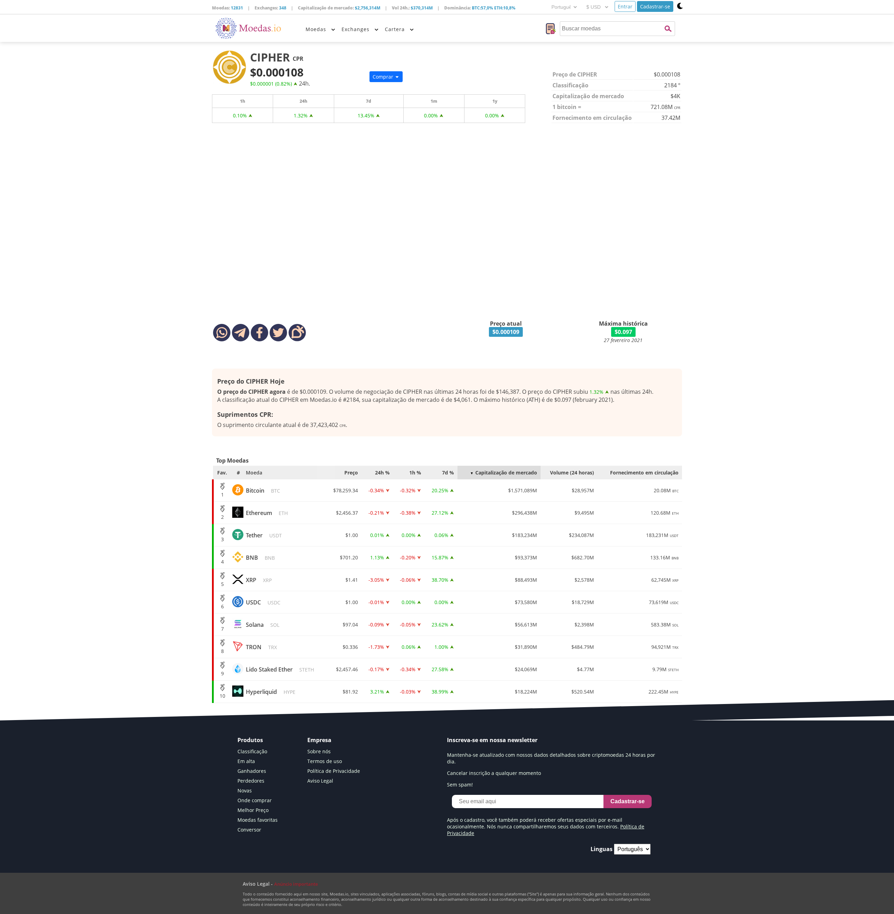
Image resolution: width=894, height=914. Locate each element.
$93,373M (526, 557)
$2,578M (584, 579)
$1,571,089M (522, 490)
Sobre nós (319, 751)
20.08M (666, 490)
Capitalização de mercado (506, 472)
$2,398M (584, 624)
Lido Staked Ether (280, 669)
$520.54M (582, 691)
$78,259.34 (345, 490)
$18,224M (526, 691)
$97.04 (350, 624)
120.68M (665, 512)
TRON (261, 647)
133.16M (664, 557)
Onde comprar (254, 800)
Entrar (625, 6)
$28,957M (583, 490)
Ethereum (267, 513)
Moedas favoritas (257, 820)
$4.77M (585, 669)
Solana (262, 625)
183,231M (662, 535)
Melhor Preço (253, 810)
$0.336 (350, 647)
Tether (264, 535)
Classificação (252, 751)
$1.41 (351, 579)
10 (222, 695)
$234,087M (581, 535)
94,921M (665, 647)
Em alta (246, 761)
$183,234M (524, 535)
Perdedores (250, 780)
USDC (263, 602)
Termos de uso (324, 761)
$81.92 (350, 691)
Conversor (249, 829)
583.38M (665, 624)
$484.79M (582, 647)
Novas (244, 790)
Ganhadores (251, 771)
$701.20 (349, 557)
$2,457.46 (347, 669)
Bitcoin (263, 490)
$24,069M (526, 669)
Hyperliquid (270, 692)
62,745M (665, 579)
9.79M (665, 669)
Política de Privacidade (333, 771)
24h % (382, 472)
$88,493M (526, 579)
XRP (259, 580)
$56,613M (526, 624)
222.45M (663, 691)
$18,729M (583, 602)
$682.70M (582, 557)
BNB (260, 557)
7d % (448, 472)
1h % (415, 472)
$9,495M (584, 512)
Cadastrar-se (655, 6)
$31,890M (526, 647)
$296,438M (524, 512)
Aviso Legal (320, 780)
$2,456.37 (347, 512)
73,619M (664, 602)
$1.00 (351, 535)
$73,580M (526, 602)
